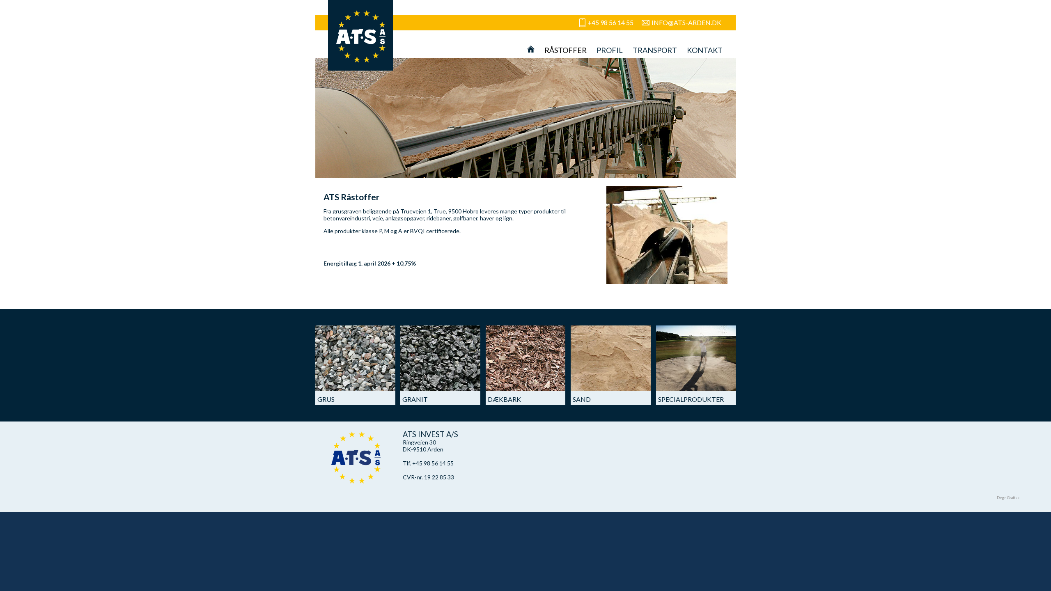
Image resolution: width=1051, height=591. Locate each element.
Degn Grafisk (1008, 497)
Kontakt (705, 50)
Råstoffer (565, 50)
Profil (610, 50)
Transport (655, 50)
